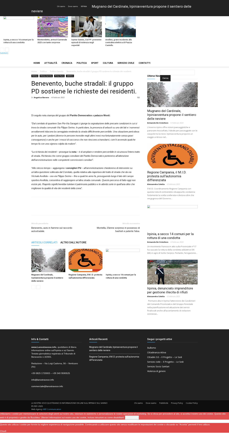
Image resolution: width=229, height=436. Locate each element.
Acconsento (132, 417)
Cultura (108, 62)
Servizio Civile (125, 62)
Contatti (144, 62)
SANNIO (4, 53)
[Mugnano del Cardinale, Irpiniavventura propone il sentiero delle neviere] (48, 260)
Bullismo (151, 347)
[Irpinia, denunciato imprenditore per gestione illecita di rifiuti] (172, 272)
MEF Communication (52, 409)
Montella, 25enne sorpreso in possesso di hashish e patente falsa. (118, 229)
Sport (94, 62)
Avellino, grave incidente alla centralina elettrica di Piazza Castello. (118, 42)
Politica (82, 62)
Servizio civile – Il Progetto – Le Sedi (165, 361)
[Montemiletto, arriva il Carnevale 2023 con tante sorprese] (52, 26)
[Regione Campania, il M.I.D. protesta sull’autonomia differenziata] (86, 260)
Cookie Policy (192, 403)
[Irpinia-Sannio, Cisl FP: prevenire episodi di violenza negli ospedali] (86, 26)
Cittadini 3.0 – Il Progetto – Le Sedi (164, 357)
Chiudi (3, 431)
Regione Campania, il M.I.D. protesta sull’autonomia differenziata (166, 176)
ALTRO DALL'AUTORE (73, 242)
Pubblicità (163, 403)
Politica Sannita (56, 71)
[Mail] (221, 57)
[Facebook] (216, 57)
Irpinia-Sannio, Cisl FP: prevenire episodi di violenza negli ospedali (86, 42)
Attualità (50, 62)
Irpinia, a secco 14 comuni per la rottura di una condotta (18, 41)
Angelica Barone (41, 97)
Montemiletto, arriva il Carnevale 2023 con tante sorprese (52, 41)
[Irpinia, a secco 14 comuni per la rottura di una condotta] (18, 26)
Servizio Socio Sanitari (158, 366)
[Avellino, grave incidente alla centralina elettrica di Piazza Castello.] (120, 26)
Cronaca (67, 62)
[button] (161, 63)
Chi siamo (61, 6)
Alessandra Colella (156, 184)
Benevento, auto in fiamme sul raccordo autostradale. (51, 229)
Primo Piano (59, 76)
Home (36, 62)
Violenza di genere (156, 371)
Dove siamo (73, 6)
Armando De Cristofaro (157, 123)
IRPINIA (84, 6)
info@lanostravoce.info (42, 380)
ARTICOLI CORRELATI (44, 242)
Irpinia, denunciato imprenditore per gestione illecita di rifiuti (170, 290)
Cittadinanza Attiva (156, 352)
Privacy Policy (177, 403)
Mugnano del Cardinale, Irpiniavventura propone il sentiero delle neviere (47, 278)
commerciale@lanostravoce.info (47, 386)
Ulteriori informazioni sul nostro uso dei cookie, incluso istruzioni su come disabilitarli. (82, 417)
